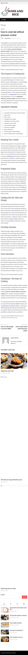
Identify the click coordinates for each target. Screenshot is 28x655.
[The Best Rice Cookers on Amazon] (5, 615)
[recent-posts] (10, 604)
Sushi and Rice (12, 653)
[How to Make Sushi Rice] (5, 623)
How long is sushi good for (16, 630)
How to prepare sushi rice (16, 637)
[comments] (17, 604)
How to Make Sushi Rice (16, 623)
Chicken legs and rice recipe (8, 588)
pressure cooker (15, 63)
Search (3, 594)
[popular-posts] (4, 604)
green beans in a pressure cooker (10, 306)
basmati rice (8, 308)
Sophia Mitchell (8, 38)
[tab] (4, 604)
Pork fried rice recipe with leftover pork (11, 480)
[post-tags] (24, 604)
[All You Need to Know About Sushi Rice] (5, 608)
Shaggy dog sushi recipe (7, 371)
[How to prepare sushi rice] (5, 637)
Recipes (2, 29)
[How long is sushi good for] (5, 630)
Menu (4, 19)
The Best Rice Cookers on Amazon (18, 615)
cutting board (12, 94)
